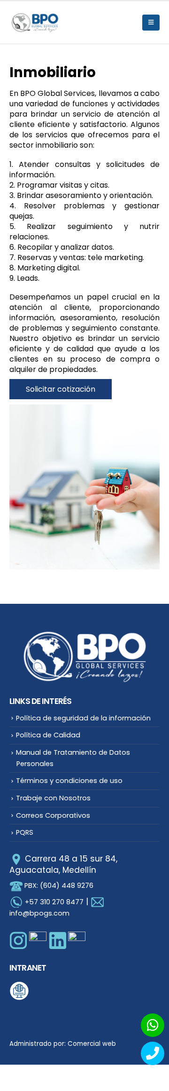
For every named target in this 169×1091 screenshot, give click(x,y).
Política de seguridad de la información (83, 718)
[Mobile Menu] (151, 23)
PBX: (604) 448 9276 (58, 885)
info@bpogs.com (39, 913)
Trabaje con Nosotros (53, 798)
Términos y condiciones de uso (69, 780)
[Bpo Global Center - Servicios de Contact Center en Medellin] (35, 23)
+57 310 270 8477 (54, 902)
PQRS (24, 832)
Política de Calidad (48, 735)
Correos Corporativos (53, 815)
